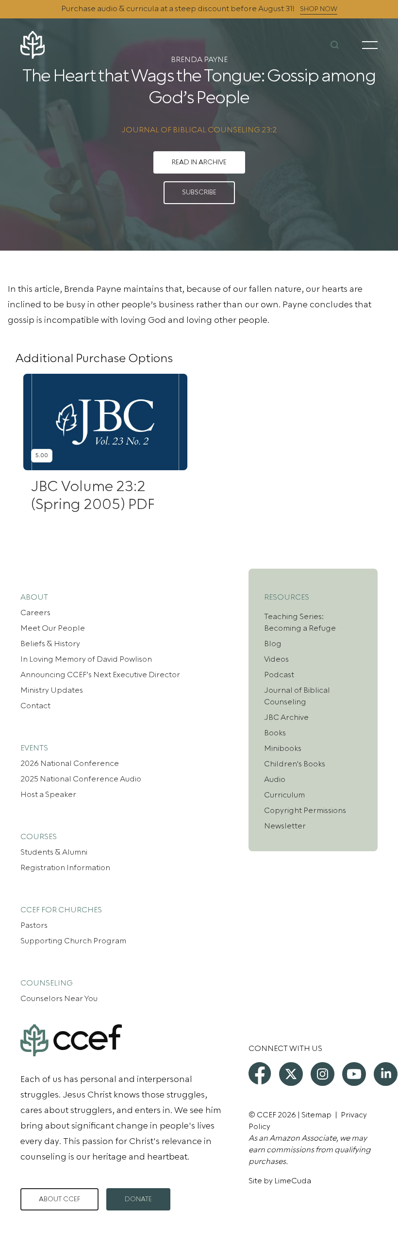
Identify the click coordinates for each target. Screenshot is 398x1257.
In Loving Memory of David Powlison (86, 659)
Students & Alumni (53, 852)
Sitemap (316, 1115)
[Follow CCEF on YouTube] (354, 1074)
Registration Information (65, 867)
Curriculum (284, 795)
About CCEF (59, 1199)
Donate (138, 1199)
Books (275, 733)
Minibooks (282, 748)
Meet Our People (52, 628)
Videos (276, 659)
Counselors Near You (59, 998)
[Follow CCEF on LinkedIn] (386, 1074)
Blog (273, 643)
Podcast (279, 674)
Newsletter (285, 826)
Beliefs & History (50, 643)
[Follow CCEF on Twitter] (291, 1074)
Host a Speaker (48, 794)
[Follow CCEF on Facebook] (260, 1073)
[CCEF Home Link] (79, 45)
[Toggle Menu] (370, 45)
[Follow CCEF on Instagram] (322, 1074)
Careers (35, 612)
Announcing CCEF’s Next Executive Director (100, 674)
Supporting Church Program (73, 941)
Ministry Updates (51, 690)
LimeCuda (292, 1181)
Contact (35, 705)
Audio (274, 779)
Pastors (34, 925)
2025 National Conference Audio (80, 779)
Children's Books (294, 764)
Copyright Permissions (305, 810)
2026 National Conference (69, 763)
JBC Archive (286, 717)
